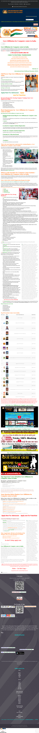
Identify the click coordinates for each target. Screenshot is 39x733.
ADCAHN (23, 489)
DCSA (11, 489)
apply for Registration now (10, 170)
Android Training (19, 705)
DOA (1, 489)
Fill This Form (25, 513)
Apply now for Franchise (29, 515)
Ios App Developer (19, 692)
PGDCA (19, 695)
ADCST (19, 699)
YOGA (19, 717)
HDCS (4, 489)
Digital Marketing (28, 489)
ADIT (5, 489)
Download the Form (18, 81)
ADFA (19, 701)
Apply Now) (16, 123)
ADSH (15, 489)
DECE (19, 715)
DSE (9, 489)
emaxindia (20, 570)
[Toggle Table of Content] (3, 44)
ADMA (17, 489)
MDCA (19, 700)
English (28, 19)
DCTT (19, 698)
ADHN (7, 489)
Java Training (19, 707)
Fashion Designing (19, 716)
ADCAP (21, 489)
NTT (19, 711)
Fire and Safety (19, 712)
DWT (13, 489)
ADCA (19, 489)
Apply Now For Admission (10, 93)
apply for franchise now (12, 512)
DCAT (19, 696)
